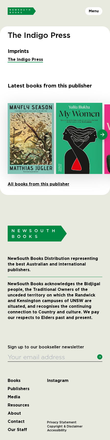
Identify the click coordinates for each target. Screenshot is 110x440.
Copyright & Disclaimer (65, 426)
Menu (94, 11)
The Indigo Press (25, 59)
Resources (18, 405)
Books (14, 380)
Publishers (18, 388)
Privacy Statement (61, 422)
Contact (16, 421)
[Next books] (102, 134)
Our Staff (17, 429)
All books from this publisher (38, 184)
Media (14, 397)
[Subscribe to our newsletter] (99, 356)
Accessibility (57, 430)
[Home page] (22, 11)
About (14, 413)
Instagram (58, 380)
